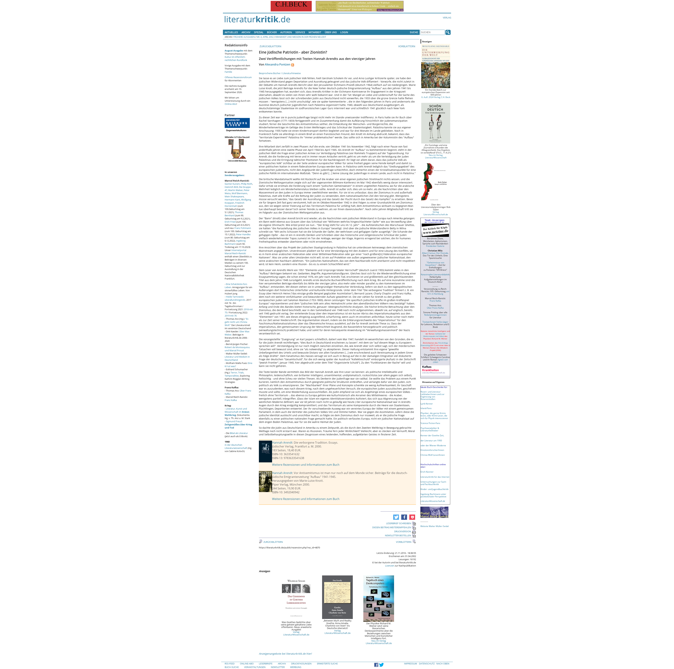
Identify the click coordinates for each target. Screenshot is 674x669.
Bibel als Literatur (239, 433)
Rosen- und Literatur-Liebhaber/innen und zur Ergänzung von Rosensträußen (432, 395)
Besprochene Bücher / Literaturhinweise (280, 73)
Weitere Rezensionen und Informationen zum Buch (305, 465)
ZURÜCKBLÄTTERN (270, 46)
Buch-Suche (232, 667)
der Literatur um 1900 (431, 440)
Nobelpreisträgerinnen (435, 314)
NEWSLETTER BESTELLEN (398, 535)
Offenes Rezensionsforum (238, 77)
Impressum (410, 663)
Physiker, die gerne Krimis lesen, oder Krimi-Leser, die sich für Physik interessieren (434, 415)
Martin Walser (235, 190)
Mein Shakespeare (234, 196)
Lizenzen (389, 565)
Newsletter (278, 667)
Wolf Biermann (239, 193)
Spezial (258, 32)
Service (300, 32)
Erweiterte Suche (327, 663)
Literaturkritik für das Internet (435, 476)
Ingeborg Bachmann (235, 242)
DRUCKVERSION (402, 531)
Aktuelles (231, 32)
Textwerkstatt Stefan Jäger (435, 321)
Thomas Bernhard (234, 214)
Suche (414, 32)
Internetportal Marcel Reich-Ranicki (235, 252)
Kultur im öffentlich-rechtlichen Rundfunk (236, 58)
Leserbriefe (265, 663)
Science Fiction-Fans (430, 423)
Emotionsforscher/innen (432, 450)
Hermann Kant (232, 199)
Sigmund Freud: (238, 424)
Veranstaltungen (255, 667)
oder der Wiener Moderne (433, 445)
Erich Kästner (427, 471)
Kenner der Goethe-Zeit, (432, 435)
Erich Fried (230, 221)
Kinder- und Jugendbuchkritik (434, 489)
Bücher (272, 32)
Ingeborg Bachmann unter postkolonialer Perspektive (433, 495)
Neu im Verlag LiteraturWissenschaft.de (379, 642)
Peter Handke (243, 234)
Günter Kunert (232, 183)
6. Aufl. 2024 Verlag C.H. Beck (435, 97)
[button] (396, 517)
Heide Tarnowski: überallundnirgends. (235, 298)
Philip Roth (246, 183)
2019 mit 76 (231, 315)
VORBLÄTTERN (407, 46)
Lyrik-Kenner (427, 403)
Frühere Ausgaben (244, 36)
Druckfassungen (301, 663)
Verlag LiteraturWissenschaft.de (296, 633)
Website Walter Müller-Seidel (434, 526)
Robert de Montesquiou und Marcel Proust (237, 349)
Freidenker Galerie (435, 246)
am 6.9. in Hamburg (438, 292)
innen (442, 454)
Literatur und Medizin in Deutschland (237, 358)
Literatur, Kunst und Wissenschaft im (237, 412)
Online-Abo (230, 104)
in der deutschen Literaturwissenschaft (236, 446)
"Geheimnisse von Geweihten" (434, 263)
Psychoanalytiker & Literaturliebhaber (430, 429)
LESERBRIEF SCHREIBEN (398, 523)
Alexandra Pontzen (277, 64)
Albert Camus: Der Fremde (435, 253)
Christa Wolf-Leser (430, 454)
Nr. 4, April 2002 (265, 36)
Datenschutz (427, 663)
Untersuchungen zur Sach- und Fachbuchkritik (434, 483)
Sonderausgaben (234, 175)
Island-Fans (426, 408)
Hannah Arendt (282, 442)
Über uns (331, 32)
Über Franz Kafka (435, 307)
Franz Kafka (231, 400)
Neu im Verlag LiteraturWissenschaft (436, 156)
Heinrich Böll (231, 187)
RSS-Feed (229, 663)
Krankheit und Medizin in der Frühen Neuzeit (300, 36)
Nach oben (442, 663)
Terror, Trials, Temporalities (234, 374)
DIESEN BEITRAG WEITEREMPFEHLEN (391, 527)
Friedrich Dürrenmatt (234, 204)
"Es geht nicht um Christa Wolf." (236, 322)
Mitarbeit (315, 32)
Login (344, 32)
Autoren (286, 32)
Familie (228, 71)
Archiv (246, 32)
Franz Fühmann (242, 228)
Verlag (447, 17)
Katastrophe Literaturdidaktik (435, 274)
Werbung (295, 667)
